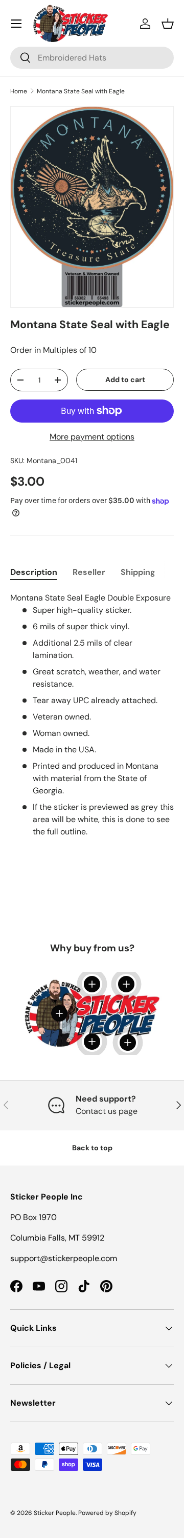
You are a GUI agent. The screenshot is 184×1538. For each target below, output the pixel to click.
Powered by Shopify (107, 1513)
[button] (167, 23)
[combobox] (92, 58)
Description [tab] (33, 572)
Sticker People (55, 1513)
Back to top (92, 1147)
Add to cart (125, 379)
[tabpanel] (92, 715)
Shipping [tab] (138, 572)
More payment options (92, 436)
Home (18, 91)
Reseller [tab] (89, 572)
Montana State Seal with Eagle (81, 91)
